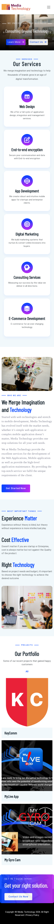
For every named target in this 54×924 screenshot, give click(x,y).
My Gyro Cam (12, 859)
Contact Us (36, 38)
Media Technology (26, 912)
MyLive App (11, 796)
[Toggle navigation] (48, 7)
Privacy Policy (32, 915)
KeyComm (10, 733)
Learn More (14, 38)
